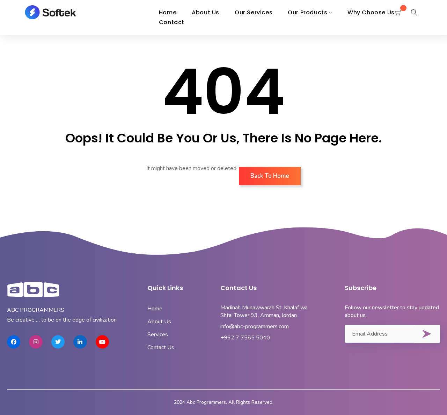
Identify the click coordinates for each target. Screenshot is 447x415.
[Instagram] (35, 342)
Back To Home (269, 176)
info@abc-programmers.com (254, 326)
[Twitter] (58, 342)
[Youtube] (102, 342)
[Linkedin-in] (80, 342)
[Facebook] (13, 342)
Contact (171, 22)
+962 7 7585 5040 (245, 338)
